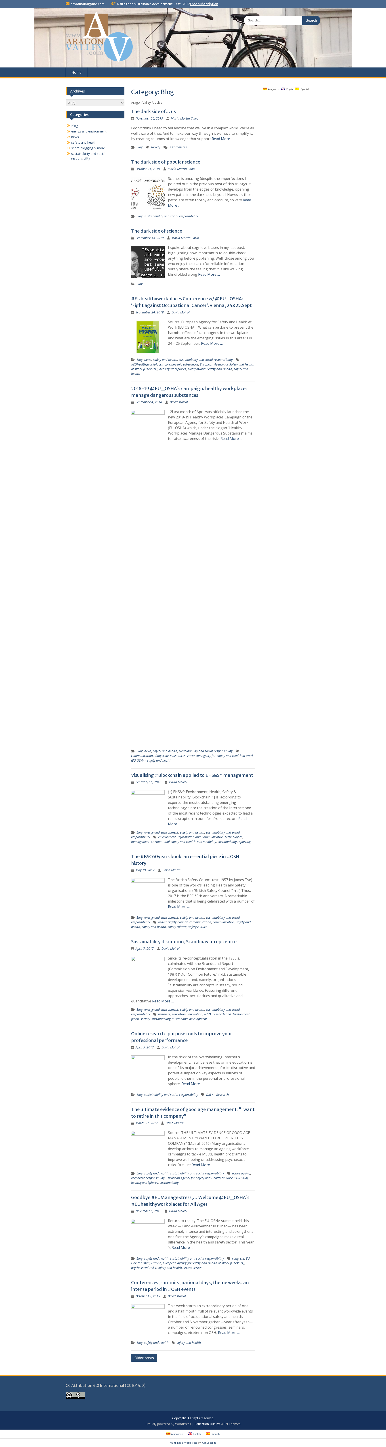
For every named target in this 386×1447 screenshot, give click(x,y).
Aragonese (273, 89)
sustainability (206, 842)
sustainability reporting (234, 842)
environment (167, 837)
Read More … (222, 138)
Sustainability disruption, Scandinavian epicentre (184, 941)
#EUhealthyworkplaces (147, 364)
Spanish (304, 89)
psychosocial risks (143, 1268)
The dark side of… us (153, 111)
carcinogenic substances (181, 364)
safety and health (165, 359)
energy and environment (161, 832)
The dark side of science (156, 231)
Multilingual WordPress (183, 1442)
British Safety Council (173, 922)
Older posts (144, 1357)
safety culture (177, 927)
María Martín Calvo (184, 118)
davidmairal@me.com (88, 4)
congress (238, 1258)
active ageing (241, 1173)
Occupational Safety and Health (210, 369)
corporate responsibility (148, 1178)
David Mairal (181, 312)
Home (76, 72)
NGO (207, 1014)
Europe (156, 1263)
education (179, 1014)
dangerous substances (170, 756)
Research (222, 1094)
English (289, 89)
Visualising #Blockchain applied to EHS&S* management (192, 775)
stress (188, 1268)
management (140, 842)
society (155, 147)
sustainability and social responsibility (171, 216)
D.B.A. (210, 1094)
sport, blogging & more (88, 148)
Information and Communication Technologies (210, 837)
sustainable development (189, 1019)
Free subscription (204, 4)
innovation (194, 1014)
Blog (139, 147)
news (147, 359)
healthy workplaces (172, 369)
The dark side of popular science (165, 162)
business (164, 1014)
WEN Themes (231, 1424)
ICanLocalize (208, 1442)
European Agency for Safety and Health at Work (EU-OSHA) (207, 1178)
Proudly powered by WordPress (168, 1424)
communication (142, 756)
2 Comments (178, 147)
